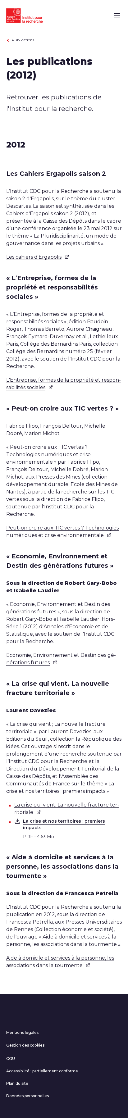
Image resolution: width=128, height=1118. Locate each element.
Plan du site (17, 1083)
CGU (10, 1058)
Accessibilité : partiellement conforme (42, 1071)
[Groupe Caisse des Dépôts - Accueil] (24, 15)
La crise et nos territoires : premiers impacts (64, 828)
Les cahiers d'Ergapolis (34, 257)
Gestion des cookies (25, 1045)
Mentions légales (22, 1032)
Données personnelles (27, 1095)
